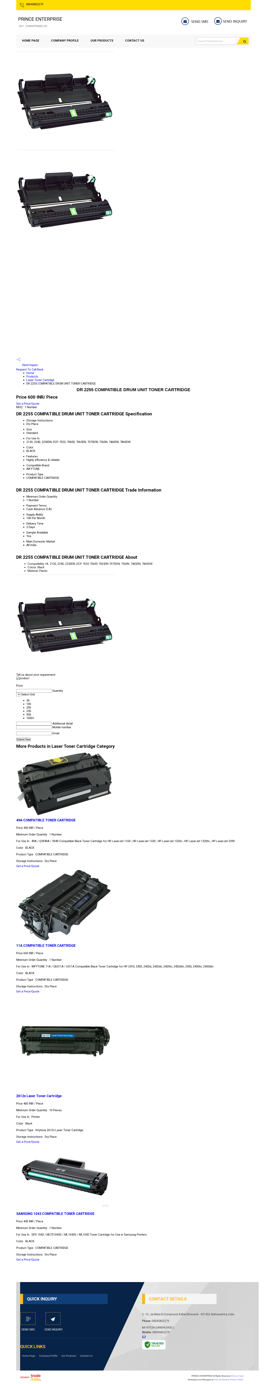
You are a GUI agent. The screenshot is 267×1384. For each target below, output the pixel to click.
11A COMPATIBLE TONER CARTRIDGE (46, 946)
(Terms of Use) (237, 1376)
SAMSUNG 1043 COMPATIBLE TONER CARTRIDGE (55, 1214)
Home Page (30, 40)
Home (30, 373)
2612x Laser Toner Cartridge (39, 1096)
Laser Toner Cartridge (40, 380)
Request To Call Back (29, 369)
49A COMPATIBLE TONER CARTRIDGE (46, 820)
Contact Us (134, 40)
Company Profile (65, 40)
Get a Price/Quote (27, 403)
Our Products (101, 40)
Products (32, 376)
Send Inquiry (29, 365)
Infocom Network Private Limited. (229, 1380)
